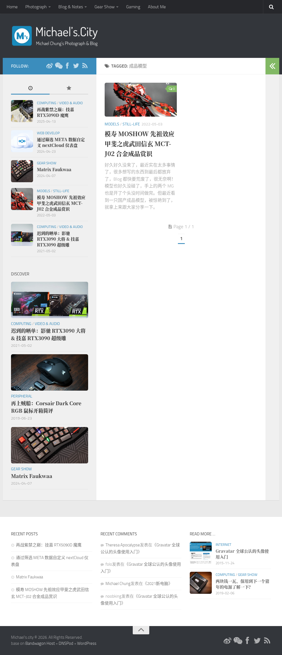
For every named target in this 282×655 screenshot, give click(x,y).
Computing (46, 103)
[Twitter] (76, 66)
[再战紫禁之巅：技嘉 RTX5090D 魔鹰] (22, 111)
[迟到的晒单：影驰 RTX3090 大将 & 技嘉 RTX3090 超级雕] (22, 235)
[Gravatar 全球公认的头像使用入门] (201, 553)
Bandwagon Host (40, 643)
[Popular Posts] (69, 89)
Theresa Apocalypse (122, 545)
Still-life (131, 124)
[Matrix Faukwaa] (22, 171)
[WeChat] (58, 66)
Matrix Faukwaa (29, 577)
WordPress (86, 643)
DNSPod (66, 643)
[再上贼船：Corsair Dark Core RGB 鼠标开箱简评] (49, 372)
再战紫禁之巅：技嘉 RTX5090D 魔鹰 (49, 545)
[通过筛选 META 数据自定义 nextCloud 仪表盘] (22, 141)
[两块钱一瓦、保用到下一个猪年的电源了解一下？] (201, 583)
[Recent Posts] (30, 89)
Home (12, 6)
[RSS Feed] (85, 66)
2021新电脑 (157, 583)
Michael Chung (118, 583)
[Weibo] (49, 66)
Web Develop (48, 133)
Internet (223, 545)
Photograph (36, 6)
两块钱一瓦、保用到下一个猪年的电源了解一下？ (242, 584)
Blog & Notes (70, 6)
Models (112, 124)
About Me (157, 6)
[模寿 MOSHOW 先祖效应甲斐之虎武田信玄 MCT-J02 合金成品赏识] (141, 100)
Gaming (133, 6)
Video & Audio (71, 103)
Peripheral (21, 396)
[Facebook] (67, 66)
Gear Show (104, 6)
